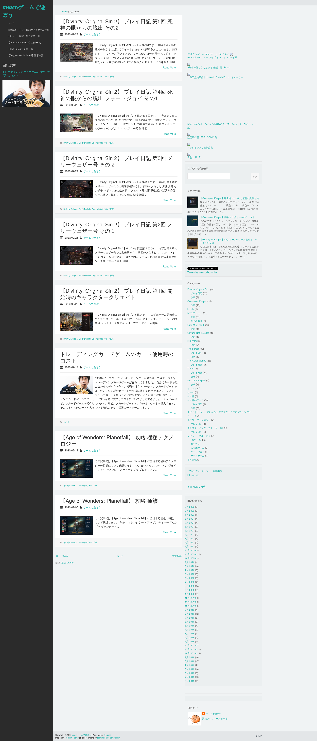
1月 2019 (189, 641)
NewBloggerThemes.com (108, 737)
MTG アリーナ (194, 313)
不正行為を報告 (196, 487)
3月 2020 (189, 586)
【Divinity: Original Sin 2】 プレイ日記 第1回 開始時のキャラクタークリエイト (116, 294)
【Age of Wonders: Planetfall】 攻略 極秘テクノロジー (117, 440)
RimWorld (192, 340)
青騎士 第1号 (194, 157)
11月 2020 (190, 554)
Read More (169, 67)
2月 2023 (189, 510)
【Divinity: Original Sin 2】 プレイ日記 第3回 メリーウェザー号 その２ (116, 161)
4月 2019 (189, 629)
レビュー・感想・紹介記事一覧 (24, 36)
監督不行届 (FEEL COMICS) (202, 137)
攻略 (193, 297)
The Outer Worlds (196, 360)
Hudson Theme (72, 737)
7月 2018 (189, 665)
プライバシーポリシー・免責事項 (204, 471)
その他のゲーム (70, 485)
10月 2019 (190, 605)
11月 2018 (190, 649)
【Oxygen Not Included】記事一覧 (25, 55)
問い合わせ (193, 475)
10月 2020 (190, 558)
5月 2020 (189, 578)
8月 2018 (189, 661)
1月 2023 (189, 514)
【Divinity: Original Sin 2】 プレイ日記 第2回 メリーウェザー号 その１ (116, 227)
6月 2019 (189, 621)
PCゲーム (196, 439)
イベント (192, 388)
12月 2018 (190, 645)
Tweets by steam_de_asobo (202, 272)
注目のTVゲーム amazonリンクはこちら (208, 54)
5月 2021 (189, 530)
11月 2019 (190, 601)
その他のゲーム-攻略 (88, 485)
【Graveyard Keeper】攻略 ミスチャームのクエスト (227, 217)
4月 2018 (189, 677)
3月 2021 (189, 538)
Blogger (107, 734)
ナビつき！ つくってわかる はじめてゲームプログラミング (218, 412)
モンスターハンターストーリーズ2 (205, 427)
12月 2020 (190, 550)
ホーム (11, 23)
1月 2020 (189, 593)
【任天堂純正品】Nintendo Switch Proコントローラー (215, 77)
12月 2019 (190, 597)
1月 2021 (189, 546)
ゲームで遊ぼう (92, 34)
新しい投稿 (62, 556)
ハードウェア (198, 451)
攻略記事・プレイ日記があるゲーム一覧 (28, 29)
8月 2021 (189, 518)
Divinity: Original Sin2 (73, 76)
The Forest (193, 348)
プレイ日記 (196, 293)
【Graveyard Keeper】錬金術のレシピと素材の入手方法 (229, 198)
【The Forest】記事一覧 (20, 48)
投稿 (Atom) (67, 562)
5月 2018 (189, 673)
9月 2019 (189, 609)
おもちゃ (195, 443)
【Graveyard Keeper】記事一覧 (24, 42)
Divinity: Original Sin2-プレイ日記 (99, 76)
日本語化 (192, 459)
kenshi (190, 309)
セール (190, 392)
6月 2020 (189, 574)
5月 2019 (189, 625)
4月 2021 (189, 534)
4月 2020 (189, 582)
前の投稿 (177, 556)
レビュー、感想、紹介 (199, 435)
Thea (190, 368)
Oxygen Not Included (198, 332)
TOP (259, 735)
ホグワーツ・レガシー (199, 420)
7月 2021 (189, 522)
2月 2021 (189, 542)
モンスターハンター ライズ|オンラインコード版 (212, 57)
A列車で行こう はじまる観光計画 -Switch (208, 67)
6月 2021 (189, 526)
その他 (66, 422)
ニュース (192, 416)
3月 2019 (189, 633)
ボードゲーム (198, 455)
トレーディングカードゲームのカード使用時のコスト (26, 73)
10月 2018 (190, 653)
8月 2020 (189, 566)
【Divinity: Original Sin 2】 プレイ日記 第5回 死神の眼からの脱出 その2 (116, 24)
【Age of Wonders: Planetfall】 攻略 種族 (109, 500)
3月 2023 (189, 506)
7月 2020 (189, 570)
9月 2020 (189, 562)
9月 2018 (189, 657)
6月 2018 (189, 669)
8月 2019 (189, 613)
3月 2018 (189, 681)
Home (65, 11)
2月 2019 (189, 637)
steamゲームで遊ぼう (23, 10)
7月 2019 (189, 617)
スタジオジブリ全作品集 (200, 147)
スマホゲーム (198, 447)
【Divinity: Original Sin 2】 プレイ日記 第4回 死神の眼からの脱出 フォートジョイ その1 (116, 95)
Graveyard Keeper (197, 301)
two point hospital (196, 380)
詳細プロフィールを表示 (215, 718)
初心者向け (196, 321)
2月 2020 (189, 590)
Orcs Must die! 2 (196, 325)
